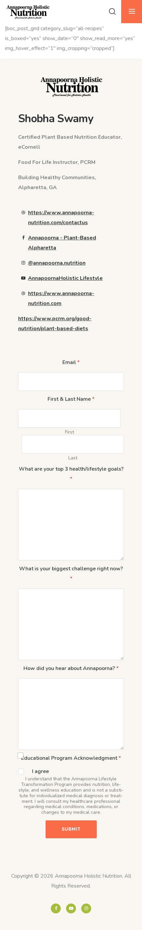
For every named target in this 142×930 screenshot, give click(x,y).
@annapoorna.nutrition (57, 263)
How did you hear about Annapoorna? (71, 668)
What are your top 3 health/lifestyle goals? (71, 474)
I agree (40, 771)
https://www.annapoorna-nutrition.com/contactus (61, 217)
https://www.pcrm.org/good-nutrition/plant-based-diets (54, 323)
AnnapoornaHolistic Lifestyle (65, 278)
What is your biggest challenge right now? (71, 573)
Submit (71, 829)
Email (71, 362)
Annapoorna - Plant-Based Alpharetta (62, 242)
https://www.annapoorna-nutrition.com (61, 298)
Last (72, 458)
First (69, 432)
